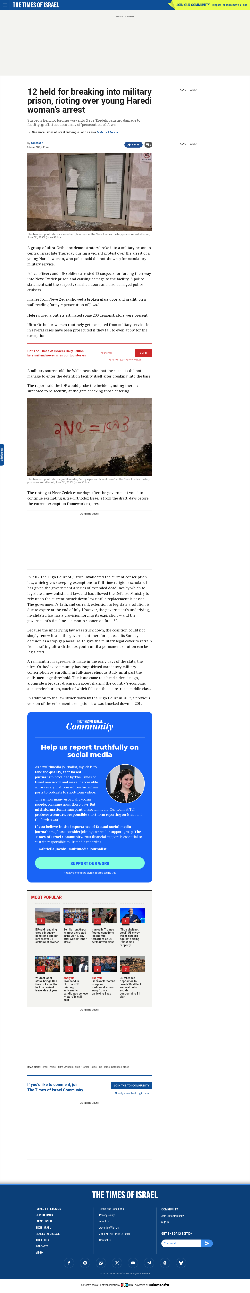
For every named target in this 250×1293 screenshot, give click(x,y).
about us (104, 1221)
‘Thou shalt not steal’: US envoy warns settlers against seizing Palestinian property (130, 937)
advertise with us (109, 1227)
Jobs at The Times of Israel (114, 1233)
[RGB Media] (127, 1285)
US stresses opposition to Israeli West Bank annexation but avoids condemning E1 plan (131, 987)
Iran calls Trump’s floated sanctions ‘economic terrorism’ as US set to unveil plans (103, 936)
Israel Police (90, 1066)
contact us (105, 1240)
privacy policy (107, 1215)
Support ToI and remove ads (229, 4)
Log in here (143, 1093)
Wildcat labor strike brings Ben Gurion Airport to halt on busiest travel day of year (46, 984)
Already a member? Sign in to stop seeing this (90, 872)
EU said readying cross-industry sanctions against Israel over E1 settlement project (47, 936)
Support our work (90, 863)
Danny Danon (10, 1216)
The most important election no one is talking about (27, 1223)
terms (138, 360)
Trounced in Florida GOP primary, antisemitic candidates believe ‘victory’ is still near (75, 988)
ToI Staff (37, 143)
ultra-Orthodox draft (69, 1066)
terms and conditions (111, 1208)
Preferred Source (107, 132)
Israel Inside (49, 1066)
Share (135, 144)
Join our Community (193, 5)
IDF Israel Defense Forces (114, 1066)
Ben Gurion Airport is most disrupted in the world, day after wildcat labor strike (75, 936)
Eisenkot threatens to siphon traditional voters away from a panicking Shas (103, 985)
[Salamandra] (159, 1284)
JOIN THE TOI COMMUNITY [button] (131, 1085)
